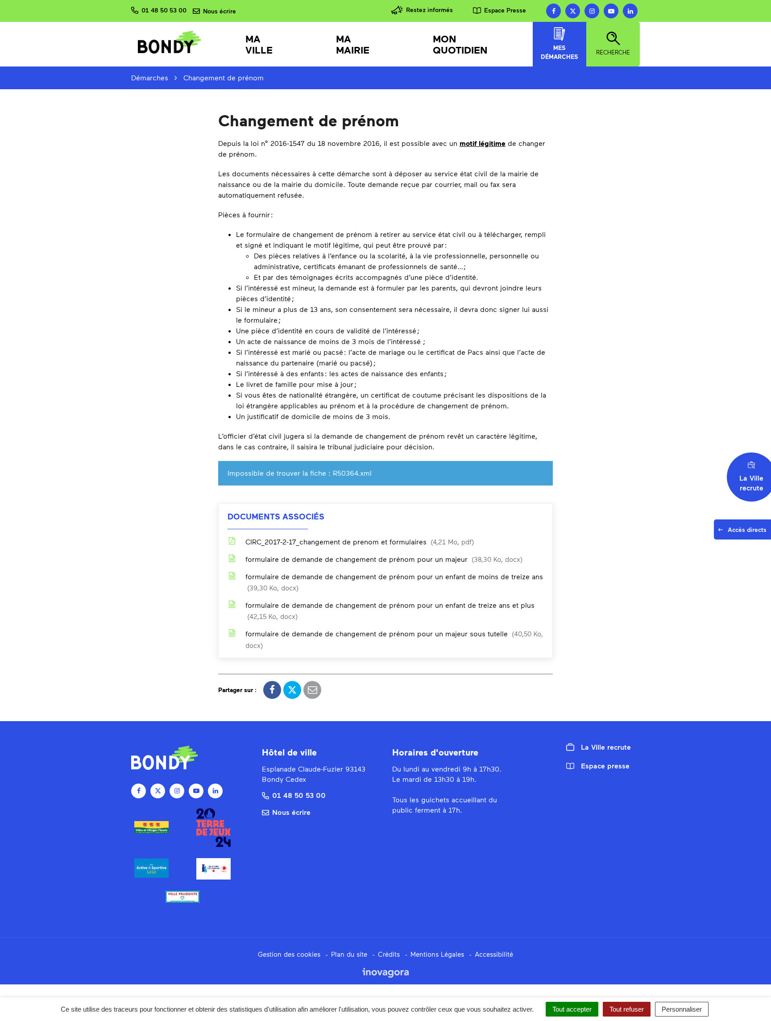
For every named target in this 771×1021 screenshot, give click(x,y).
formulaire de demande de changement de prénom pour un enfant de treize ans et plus (390, 610)
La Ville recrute (606, 747)
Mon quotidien (460, 44)
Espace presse (605, 765)
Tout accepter (572, 1009)
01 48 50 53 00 (299, 795)
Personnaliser (682, 1009)
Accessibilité (494, 954)
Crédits (389, 954)
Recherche (613, 52)
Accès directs (749, 532)
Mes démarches (559, 52)
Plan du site (349, 954)
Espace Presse (505, 10)
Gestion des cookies (289, 954)
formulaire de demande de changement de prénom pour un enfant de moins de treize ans (394, 582)
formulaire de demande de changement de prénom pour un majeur (382, 559)
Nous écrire (291, 812)
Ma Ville (259, 44)
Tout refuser (626, 1009)
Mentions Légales (437, 954)
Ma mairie (352, 44)
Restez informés (429, 9)
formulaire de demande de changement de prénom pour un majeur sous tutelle (394, 639)
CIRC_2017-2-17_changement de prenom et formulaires (358, 541)
